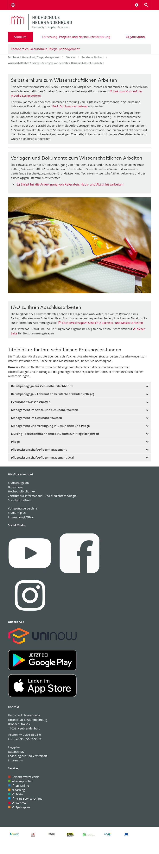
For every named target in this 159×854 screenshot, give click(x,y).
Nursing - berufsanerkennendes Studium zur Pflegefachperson (55, 434)
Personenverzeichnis (25, 777)
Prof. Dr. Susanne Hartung (69, 106)
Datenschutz (16, 751)
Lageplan (14, 747)
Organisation (135, 37)
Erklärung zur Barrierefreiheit (27, 756)
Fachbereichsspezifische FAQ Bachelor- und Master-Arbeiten (102, 323)
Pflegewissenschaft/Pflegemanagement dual (42, 457)
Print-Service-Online (29, 798)
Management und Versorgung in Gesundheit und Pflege (50, 426)
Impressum (15, 760)
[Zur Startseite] (41, 22)
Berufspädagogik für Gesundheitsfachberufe (42, 386)
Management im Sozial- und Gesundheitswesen (44, 410)
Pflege (15, 442)
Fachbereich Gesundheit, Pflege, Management (45, 49)
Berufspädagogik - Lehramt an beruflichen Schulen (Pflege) (52, 394)
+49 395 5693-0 (30, 734)
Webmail (21, 803)
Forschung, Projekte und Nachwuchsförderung (76, 37)
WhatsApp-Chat (22, 781)
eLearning (18, 790)
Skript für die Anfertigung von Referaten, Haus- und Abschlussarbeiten (72, 184)
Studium (20, 37)
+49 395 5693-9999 (27, 739)
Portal (19, 794)
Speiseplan (23, 807)
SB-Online (22, 785)
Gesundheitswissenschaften (31, 402)
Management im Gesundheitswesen (36, 418)
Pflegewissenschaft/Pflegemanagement (39, 450)
